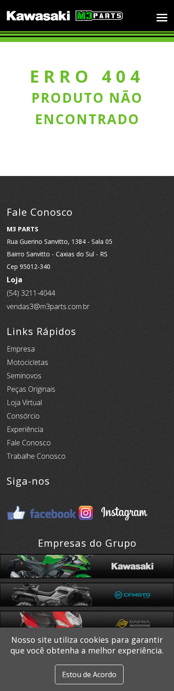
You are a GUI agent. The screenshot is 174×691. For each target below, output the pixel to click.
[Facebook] (41, 506)
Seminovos (24, 376)
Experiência (25, 429)
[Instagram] (113, 506)
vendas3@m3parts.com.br (48, 306)
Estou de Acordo (89, 674)
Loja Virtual (24, 402)
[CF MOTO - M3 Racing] (87, 594)
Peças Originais (31, 389)
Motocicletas (27, 362)
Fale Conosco (29, 443)
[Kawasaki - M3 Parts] (87, 566)
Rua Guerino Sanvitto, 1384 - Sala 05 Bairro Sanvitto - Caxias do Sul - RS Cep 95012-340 (59, 248)
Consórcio (23, 416)
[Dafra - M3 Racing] (87, 623)
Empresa (21, 349)
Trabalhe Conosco (36, 456)
